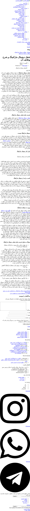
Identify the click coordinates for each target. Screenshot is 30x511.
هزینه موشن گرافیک (19, 12)
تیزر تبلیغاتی (21, 17)
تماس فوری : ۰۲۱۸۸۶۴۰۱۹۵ (23, 42)
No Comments (17, 349)
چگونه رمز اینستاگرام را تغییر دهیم (19, 343)
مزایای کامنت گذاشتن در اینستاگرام (19, 351)
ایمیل (28, 315)
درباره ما (22, 378)
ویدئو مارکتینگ (21, 25)
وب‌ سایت (27, 317)
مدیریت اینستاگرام (20, 5)
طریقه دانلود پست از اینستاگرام (20, 347)
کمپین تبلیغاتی (21, 21)
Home (28, 52)
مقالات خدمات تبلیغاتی (19, 33)
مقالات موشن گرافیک (19, 35)
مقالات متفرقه (21, 37)
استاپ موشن (21, 13)
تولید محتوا (22, 26)
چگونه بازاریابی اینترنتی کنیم (17, 362)
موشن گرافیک (21, 9)
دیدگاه (28, 310)
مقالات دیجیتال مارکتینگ (18, 34)
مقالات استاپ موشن (22, 332)
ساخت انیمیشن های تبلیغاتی (18, 18)
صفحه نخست (21, 377)
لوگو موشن (21, 14)
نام (29, 312)
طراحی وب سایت (20, 29)
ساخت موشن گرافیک (19, 10)
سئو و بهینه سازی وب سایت (18, 27)
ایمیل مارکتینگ (21, 30)
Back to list (27, 292)
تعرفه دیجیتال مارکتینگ (19, 24)
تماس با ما (22, 380)
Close (28, 326)
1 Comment (18, 345)
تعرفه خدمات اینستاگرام (18, 7)
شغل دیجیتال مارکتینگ (24, 118)
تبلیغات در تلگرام (20, 20)
